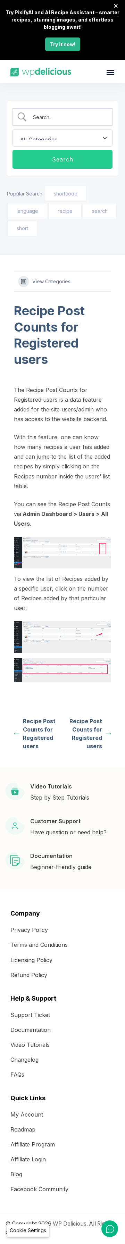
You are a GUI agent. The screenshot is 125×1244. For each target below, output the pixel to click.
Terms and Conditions (39, 944)
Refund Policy (28, 974)
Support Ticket (30, 1014)
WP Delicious (69, 1223)
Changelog (24, 1059)
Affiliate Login (28, 1159)
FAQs (17, 1074)
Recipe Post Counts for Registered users (39, 734)
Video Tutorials (30, 1044)
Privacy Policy (29, 929)
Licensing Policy (31, 960)
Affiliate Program (32, 1144)
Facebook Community (39, 1189)
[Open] (110, 72)
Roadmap (22, 1129)
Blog (16, 1174)
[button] (28, 1230)
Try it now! (62, 44)
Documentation (30, 1029)
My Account (26, 1114)
